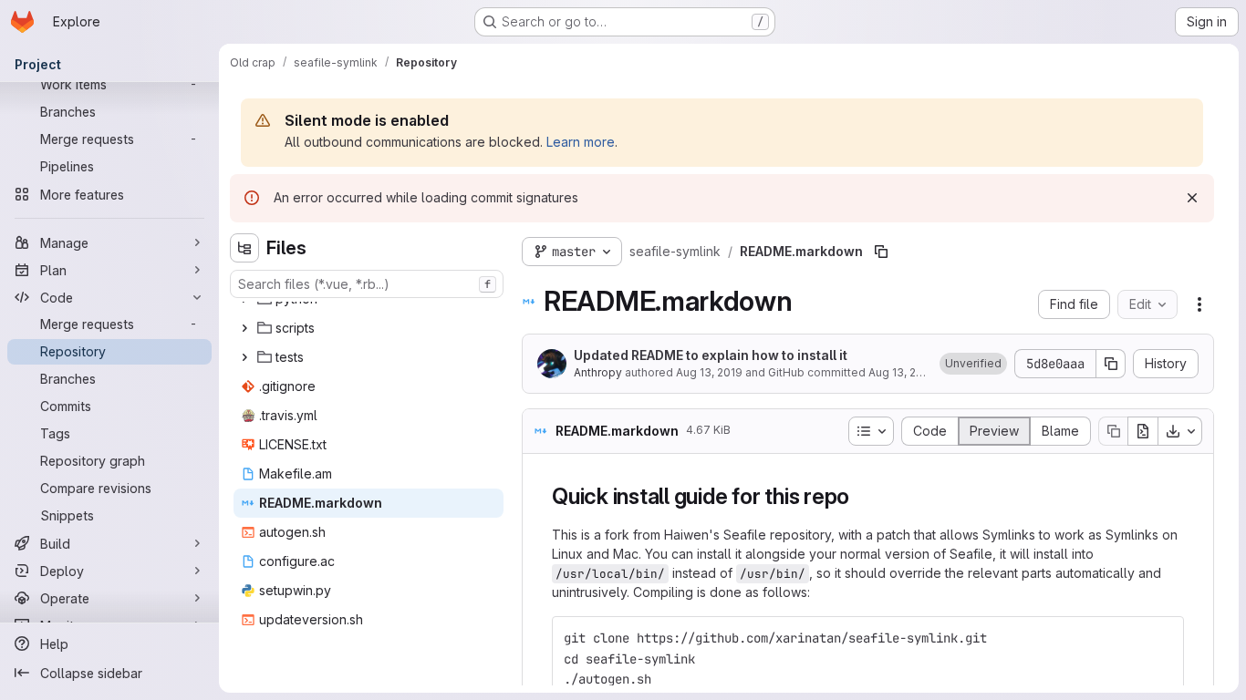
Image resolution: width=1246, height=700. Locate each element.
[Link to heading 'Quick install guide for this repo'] (861, 496)
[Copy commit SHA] (1111, 363)
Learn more (580, 141)
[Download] (1180, 431)
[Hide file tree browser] (244, 247)
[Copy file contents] (1112, 431)
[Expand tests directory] (244, 357)
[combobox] (367, 284)
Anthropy (598, 372)
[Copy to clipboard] (1162, 638)
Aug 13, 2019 (709, 372)
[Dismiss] (1192, 198)
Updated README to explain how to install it (710, 355)
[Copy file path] (881, 251)
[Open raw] (1143, 431)
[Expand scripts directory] (244, 328)
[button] (973, 364)
